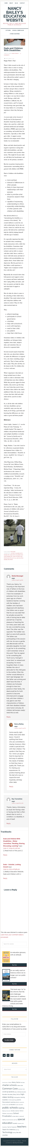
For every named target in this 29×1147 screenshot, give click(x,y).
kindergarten (17, 1097)
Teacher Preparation (12, 1127)
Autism (13, 553)
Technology (7, 1132)
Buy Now (14, 965)
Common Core (10, 1088)
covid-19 (5, 1092)
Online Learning (12, 1099)
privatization (12, 1104)
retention (17, 1110)
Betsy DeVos (16, 1082)
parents (19, 1100)
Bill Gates (23, 1082)
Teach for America (8, 1129)
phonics (17, 1102)
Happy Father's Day (17, 556)
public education (19, 1104)
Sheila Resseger (17, 576)
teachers (21, 1126)
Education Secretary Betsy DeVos (11, 1094)
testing (14, 1132)
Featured (12, 551)
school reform (15, 1116)
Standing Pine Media (18, 1142)
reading (21, 1108)
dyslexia (11, 1092)
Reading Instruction (6, 1110)
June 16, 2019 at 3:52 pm (20, 728)
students (15, 1123)
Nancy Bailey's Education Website (14, 14)
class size (20, 1085)
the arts (18, 1132)
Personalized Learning (8, 1102)
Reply (9, 717)
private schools (5, 1104)
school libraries (9, 1113)
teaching (17, 1129)
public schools (10, 1107)
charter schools (9, 1085)
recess (13, 1111)
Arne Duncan (5, 1082)
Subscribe (9, 1040)
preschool (22, 1102)
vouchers (5, 1135)
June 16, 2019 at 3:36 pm (17, 580)
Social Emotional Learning (11, 1119)
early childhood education (20, 1092)
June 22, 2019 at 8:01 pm (17, 803)
